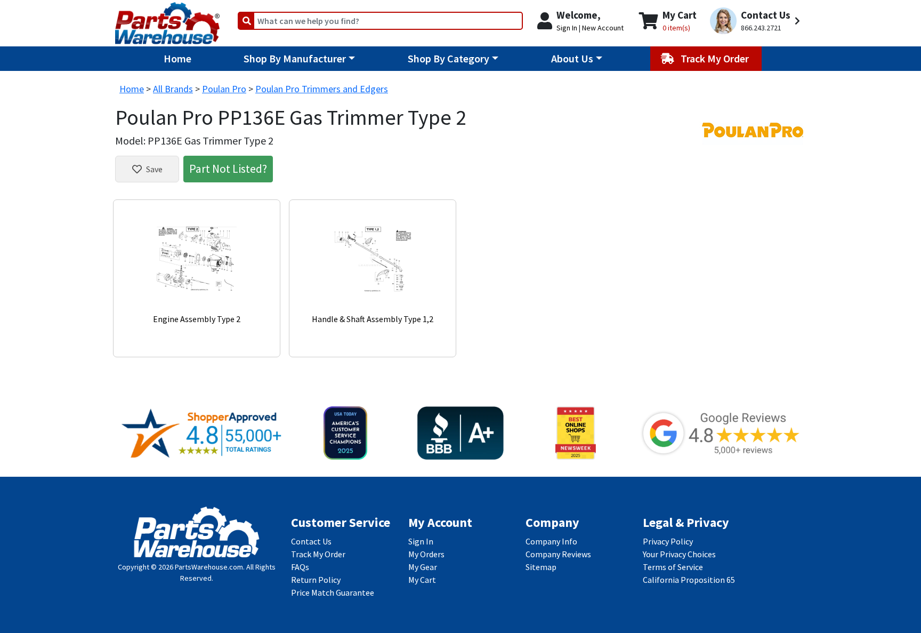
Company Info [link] (551, 541)
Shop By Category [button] (448, 58)
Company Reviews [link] (558, 554)
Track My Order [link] (318, 554)
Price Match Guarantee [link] (332, 592)
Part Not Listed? (228, 168)
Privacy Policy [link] (668, 541)
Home (177, 58)
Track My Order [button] (715, 58)
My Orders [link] (426, 554)
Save (154, 169)
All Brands (173, 89)
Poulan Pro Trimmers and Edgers (321, 89)
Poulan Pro (224, 89)
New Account (603, 28)
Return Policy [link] (316, 579)
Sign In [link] (420, 541)
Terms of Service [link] (673, 567)
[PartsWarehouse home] (167, 19)
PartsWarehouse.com (209, 567)
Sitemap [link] (541, 567)
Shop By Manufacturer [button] (295, 58)
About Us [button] (572, 58)
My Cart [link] (422, 579)
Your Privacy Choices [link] (679, 554)
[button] (756, 21)
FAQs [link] (300, 567)
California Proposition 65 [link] (689, 579)
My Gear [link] (422, 567)
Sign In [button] (566, 28)
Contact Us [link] (311, 541)
